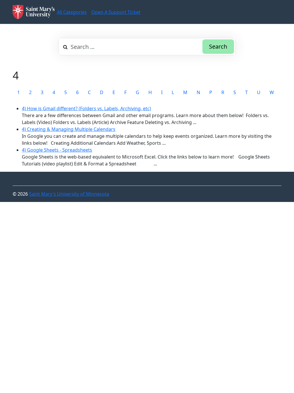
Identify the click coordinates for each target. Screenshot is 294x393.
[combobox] (147, 46)
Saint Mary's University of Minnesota (69, 194)
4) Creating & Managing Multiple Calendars (68, 129)
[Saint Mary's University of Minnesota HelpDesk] (34, 12)
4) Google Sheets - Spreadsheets (57, 150)
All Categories (72, 12)
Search (218, 46)
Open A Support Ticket (115, 12)
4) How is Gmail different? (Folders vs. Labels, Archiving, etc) (86, 108)
